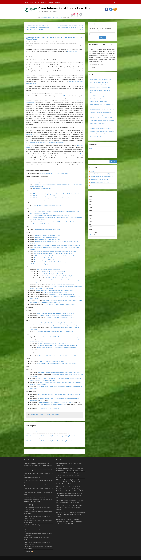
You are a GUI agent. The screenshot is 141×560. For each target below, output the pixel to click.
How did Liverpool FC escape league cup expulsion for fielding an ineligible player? (59, 372)
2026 (93, 232)
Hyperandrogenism (107, 104)
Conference (92, 87)
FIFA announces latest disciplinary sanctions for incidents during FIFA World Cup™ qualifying (57, 194)
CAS (106, 82)
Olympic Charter (111, 117)
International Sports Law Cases (57, 42)
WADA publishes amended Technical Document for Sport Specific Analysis (53, 253)
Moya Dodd (74, 73)
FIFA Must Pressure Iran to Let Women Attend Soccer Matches (55, 315)
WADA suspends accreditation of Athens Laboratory (47, 235)
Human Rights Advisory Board (96, 104)
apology (80, 154)
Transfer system (103, 131)
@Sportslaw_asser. (72, 51)
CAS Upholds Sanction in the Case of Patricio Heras (57, 292)
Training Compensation (94, 131)
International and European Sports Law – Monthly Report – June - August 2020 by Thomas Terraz (51, 436)
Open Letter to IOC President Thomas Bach (48, 269)
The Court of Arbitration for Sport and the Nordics (51, 361)
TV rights (92, 134)
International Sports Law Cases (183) (100, 174)
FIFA (53, 414)
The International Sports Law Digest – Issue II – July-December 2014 (44, 431)
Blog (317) (93, 171)
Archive (31, 2)
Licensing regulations (107, 112)
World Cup (99, 136)
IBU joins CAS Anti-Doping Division (42, 188)
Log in (115, 2)
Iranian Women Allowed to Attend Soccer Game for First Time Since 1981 (56, 313)
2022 (90, 218)
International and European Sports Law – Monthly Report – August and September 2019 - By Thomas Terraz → (69, 27)
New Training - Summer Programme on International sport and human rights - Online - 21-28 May (69, 501)
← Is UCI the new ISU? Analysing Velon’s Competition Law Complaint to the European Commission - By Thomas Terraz (37, 27)
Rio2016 (91, 123)
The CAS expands (38, 182)
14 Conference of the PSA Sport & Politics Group (53, 404)
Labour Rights (93, 112)
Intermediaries (106, 107)
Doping (109, 87)
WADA (104, 134)
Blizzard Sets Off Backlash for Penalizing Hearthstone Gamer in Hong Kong (56, 347)
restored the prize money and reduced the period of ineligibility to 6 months (45, 142)
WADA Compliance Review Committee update (46, 258)
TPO (113, 128)
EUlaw (96, 93)
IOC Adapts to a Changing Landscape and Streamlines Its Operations (51, 215)
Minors (105, 115)
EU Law (92, 93)
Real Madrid (111, 120)
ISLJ (105, 109)
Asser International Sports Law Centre (51, 17)
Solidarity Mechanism (94, 126)
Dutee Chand (99, 90)
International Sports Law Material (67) (100, 182)
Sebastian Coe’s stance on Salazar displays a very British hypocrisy (55, 331)
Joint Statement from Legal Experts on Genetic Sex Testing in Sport (69, 464)
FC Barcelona (111, 93)
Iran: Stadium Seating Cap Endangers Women (54, 274)
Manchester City (93, 115)
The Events (58, 2)
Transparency (48, 414)
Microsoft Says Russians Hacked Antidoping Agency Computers (63, 325)
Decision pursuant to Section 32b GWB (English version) (54, 173)
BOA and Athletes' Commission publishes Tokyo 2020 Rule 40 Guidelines (54, 290)
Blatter (91, 82)
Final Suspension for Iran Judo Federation (57, 278)
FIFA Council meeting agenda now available (44, 196)
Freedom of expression (94, 98)
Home (26, 2)
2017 (90, 204)
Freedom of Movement (104, 98)
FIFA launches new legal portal (41, 200)
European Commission (103, 93)
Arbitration (100, 79)
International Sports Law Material (57, 43)
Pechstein (100, 120)
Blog (48, 42)
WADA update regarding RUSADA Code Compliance (47, 239)
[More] (33, 471)
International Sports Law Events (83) (100, 179)
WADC (108, 134)
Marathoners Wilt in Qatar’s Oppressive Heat (53, 272)
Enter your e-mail (94, 31)
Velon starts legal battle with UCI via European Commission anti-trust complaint (60, 337)
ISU (107, 109)
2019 (90, 210)
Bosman (95, 82)
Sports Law (105, 126)
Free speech (103, 96)
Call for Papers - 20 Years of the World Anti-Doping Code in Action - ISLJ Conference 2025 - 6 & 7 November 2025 (69, 507)
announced (40, 96)
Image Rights (92, 107)
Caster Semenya (93, 85)
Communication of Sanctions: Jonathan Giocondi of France (59, 304)
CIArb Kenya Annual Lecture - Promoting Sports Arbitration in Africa (55, 402)
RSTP (95, 123)
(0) (82, 45)
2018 (90, 207)
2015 (90, 199)
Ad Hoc (91, 79)
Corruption (98, 87)
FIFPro (98, 96)
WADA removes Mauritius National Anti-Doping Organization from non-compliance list (56, 256)
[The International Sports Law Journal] (91, 148)
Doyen (91, 90)
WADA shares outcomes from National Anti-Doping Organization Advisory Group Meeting (57, 245)
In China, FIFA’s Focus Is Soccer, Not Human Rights (60, 317)
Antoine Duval (42, 42)
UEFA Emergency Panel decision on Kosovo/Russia (47, 229)
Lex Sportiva (99, 112)
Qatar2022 (105, 120)
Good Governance (94, 101)
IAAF (113, 104)
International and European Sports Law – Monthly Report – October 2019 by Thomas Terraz (50, 441)
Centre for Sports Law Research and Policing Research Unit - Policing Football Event (60, 394)
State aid (110, 126)
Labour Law (111, 109)
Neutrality (95, 117)
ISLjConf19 (41, 414)
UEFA (96, 134)
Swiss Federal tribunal (100, 128)
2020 (90, 213)
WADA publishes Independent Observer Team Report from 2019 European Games (55, 251)
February (92, 232)
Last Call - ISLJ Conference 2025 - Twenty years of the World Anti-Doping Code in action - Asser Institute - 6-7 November (70, 475)
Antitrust (95, 79)
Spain (101, 126)
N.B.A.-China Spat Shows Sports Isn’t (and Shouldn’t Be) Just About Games (57, 345)
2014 (90, 196)
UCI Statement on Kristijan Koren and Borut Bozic (61, 294)
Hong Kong (57, 414)
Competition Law (105, 85)
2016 (90, 202)
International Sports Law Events (41, 43)
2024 (90, 224)
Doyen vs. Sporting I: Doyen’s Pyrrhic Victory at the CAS (38, 473)
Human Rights (103, 101)
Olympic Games (93, 120)
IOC (102, 109)
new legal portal (60, 96)
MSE (91, 117)
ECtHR (108, 90)
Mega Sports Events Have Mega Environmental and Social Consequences (56, 363)
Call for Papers (101, 82)
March (92, 235)
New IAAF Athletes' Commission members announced (47, 205)
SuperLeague (92, 128)
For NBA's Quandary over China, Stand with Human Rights (57, 276)
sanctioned (29, 134)
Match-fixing (100, 115)
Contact (37, 2)
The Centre (44, 2)
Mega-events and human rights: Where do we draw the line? (53, 343)
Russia (103, 123)
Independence (99, 107)
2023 (90, 221)
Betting (110, 79)
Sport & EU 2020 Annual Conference (49, 408)
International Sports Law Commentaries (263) (102, 176)
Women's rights (93, 136)
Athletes (106, 79)
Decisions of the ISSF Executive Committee (62, 284)
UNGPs (100, 134)
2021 (90, 215)
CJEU (99, 85)
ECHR (104, 90)
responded (72, 158)
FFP (91, 96)
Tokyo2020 (108, 128)
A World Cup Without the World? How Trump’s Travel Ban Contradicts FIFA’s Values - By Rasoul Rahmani (69, 469)
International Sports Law (95, 109)
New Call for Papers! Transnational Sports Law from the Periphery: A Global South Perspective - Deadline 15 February (70, 514)
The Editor (50, 2)
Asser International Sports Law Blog (64, 8)
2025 (90, 227)
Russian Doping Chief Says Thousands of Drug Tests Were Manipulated (55, 323)
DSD (95, 90)
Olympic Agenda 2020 (102, 117)
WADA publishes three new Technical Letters (45, 237)
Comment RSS (28, 551)
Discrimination (104, 87)
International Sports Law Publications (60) (101, 185)
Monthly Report (34, 414)
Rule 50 (99, 123)
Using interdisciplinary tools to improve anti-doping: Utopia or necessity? (57, 356)
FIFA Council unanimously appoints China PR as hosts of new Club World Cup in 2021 (55, 198)
